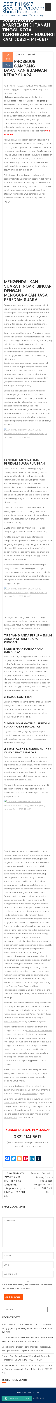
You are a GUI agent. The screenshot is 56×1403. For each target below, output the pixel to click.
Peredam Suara (11, 1021)
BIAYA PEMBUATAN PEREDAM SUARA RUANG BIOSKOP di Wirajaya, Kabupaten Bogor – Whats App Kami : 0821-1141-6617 (27, 1328)
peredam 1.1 (34, 54)
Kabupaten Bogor (27, 112)
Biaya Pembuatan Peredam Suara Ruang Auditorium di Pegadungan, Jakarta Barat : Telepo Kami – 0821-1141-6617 (28, 1369)
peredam (16, 1077)
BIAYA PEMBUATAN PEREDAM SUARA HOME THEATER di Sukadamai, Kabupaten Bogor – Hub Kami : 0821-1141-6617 (14, 1185)
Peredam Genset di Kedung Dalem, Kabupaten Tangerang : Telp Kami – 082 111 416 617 (42, 1183)
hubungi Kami (10, 1117)
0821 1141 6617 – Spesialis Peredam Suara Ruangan (23, 8)
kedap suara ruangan (29, 1073)
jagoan (20, 54)
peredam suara (29, 1093)
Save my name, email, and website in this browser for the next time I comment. (27, 1286)
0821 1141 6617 (28, 1137)
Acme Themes (37, 1398)
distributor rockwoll (32, 1086)
